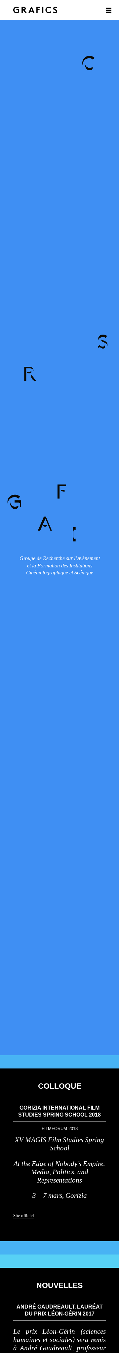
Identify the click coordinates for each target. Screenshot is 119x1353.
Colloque (59, 1086)
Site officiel (23, 1215)
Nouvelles (59, 1285)
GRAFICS (35, 10)
